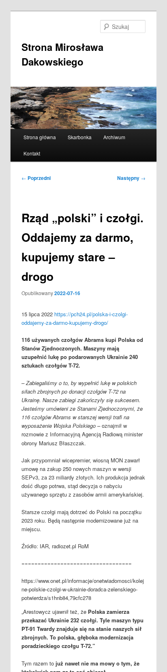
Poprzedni (36, 178)
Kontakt (32, 153)
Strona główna (40, 137)
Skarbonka (80, 137)
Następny (131, 178)
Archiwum (114, 137)
